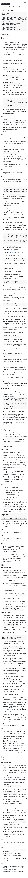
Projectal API (16, 7)
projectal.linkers (8, 217)
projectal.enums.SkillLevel (13, 195)
